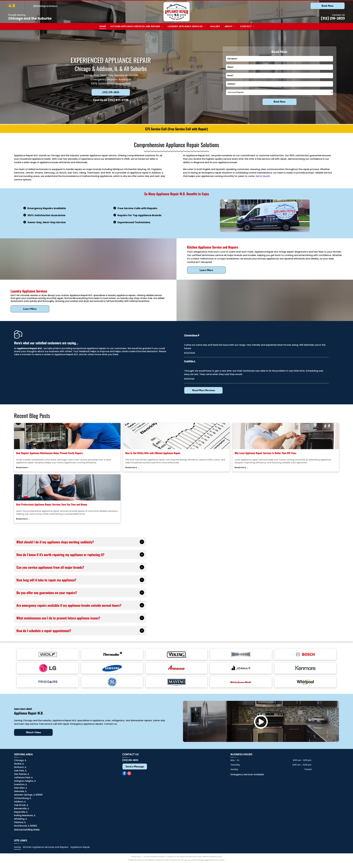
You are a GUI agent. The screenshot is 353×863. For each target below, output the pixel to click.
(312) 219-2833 (333, 18)
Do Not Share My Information (154, 856)
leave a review (43, 354)
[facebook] (124, 773)
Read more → (23, 467)
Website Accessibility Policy (212, 856)
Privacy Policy (136, 856)
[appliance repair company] (67, 436)
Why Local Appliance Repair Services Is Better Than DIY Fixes (265, 453)
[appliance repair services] (67, 487)
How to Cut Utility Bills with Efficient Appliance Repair (152, 453)
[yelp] (129, 773)
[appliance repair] (176, 436)
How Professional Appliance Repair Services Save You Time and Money (51, 504)
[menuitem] (102, 26)
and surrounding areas (27, 829)
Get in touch (262, 176)
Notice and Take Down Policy (190, 856)
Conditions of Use (172, 856)
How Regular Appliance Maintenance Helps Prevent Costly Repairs (49, 453)
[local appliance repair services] (285, 436)
